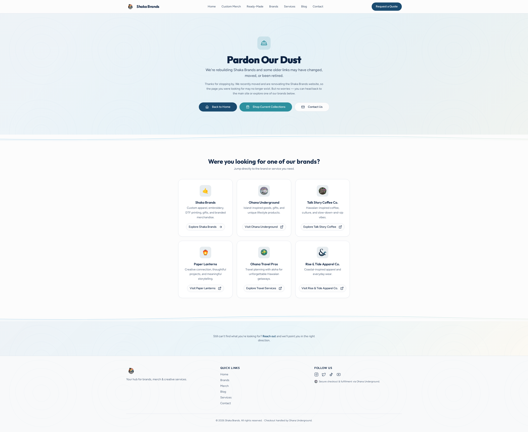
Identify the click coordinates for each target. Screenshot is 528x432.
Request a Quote (387, 6)
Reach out (269, 336)
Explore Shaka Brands (203, 227)
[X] (324, 374)
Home (212, 6)
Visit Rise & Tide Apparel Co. (320, 288)
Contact (318, 6)
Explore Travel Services (261, 288)
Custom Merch (231, 6)
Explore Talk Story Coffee (319, 227)
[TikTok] (331, 374)
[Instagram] (316, 374)
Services (289, 6)
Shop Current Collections (269, 107)
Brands (273, 6)
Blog (304, 6)
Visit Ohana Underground (261, 227)
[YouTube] (339, 374)
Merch (224, 386)
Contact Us (315, 107)
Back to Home (221, 107)
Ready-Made (255, 6)
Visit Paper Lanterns (203, 288)
